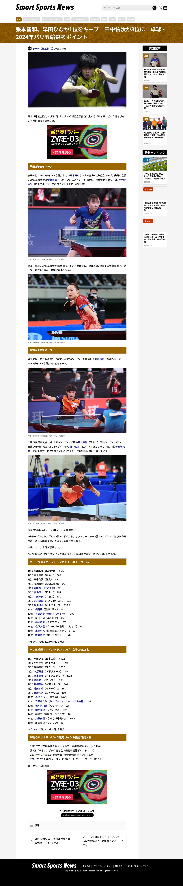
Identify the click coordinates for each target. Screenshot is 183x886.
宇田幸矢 (39, 596)
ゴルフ (112, 19)
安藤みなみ (41, 701)
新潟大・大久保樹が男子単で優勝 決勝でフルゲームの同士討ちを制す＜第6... (154, 104)
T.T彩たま (49, 588)
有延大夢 (40, 613)
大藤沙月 (39, 692)
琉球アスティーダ (56, 613)
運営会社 (86, 866)
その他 (131, 19)
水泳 (67, 19)
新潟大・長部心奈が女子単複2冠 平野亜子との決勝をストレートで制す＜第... (155, 73)
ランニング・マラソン (52, 19)
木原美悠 (39, 671)
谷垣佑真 (40, 622)
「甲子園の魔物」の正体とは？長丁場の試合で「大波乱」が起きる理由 (154, 176)
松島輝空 (40, 635)
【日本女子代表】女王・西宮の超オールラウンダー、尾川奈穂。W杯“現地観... (155, 238)
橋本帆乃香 (41, 705)
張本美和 (39, 675)
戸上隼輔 (82, 442)
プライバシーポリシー (102, 866)
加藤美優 (40, 718)
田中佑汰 (74, 446)
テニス (121, 19)
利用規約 (118, 866)
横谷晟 (38, 609)
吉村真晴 (39, 600)
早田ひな (77, 175)
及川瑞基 (39, 605)
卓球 (18, 19)
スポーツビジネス (79, 19)
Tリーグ (34, 759)
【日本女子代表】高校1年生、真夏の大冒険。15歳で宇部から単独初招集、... (155, 206)
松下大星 (40, 626)
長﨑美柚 (39, 684)
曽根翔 (37, 588)
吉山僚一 (39, 592)
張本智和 (99, 359)
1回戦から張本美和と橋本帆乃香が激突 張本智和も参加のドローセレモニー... (155, 136)
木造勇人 (40, 630)
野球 (104, 19)
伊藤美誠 (52, 179)
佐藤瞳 (37, 680)
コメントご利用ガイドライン (137, 866)
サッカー (95, 19)
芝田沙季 (39, 688)
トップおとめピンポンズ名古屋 (66, 701)
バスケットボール (31, 19)
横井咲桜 (40, 709)
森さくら (40, 697)
